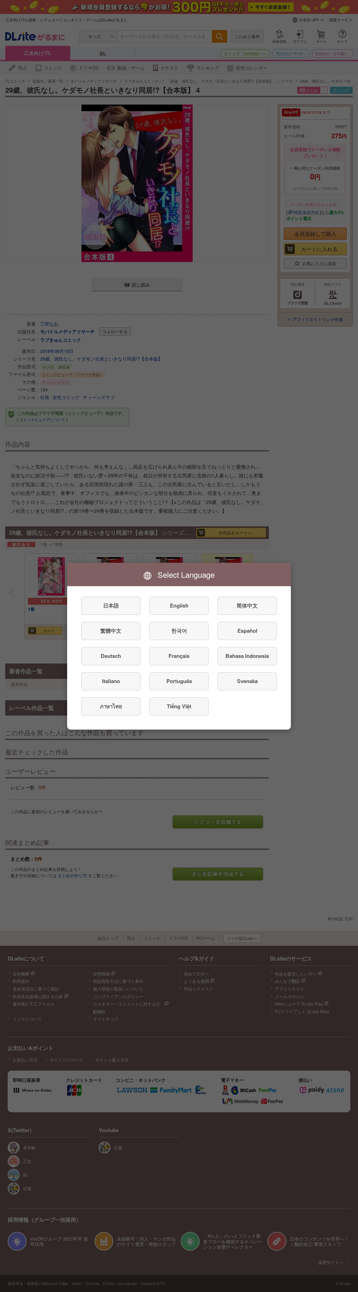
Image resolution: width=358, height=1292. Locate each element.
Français (179, 656)
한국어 (179, 630)
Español (247, 630)
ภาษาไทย (111, 706)
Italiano (111, 681)
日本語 (111, 605)
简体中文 (247, 605)
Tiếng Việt (179, 706)
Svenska (247, 681)
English (179, 605)
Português (179, 681)
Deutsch (111, 656)
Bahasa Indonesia (247, 656)
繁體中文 (110, 630)
